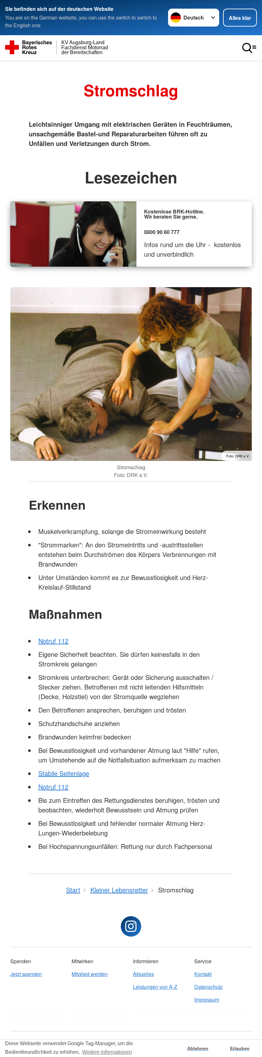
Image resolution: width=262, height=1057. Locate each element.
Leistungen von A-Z (155, 986)
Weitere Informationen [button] (107, 1052)
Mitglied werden (90, 974)
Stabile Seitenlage (63, 773)
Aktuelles (143, 974)
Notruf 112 (53, 640)
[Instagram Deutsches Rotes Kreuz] (131, 926)
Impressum (206, 999)
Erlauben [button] (240, 1048)
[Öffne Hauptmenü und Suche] (249, 48)
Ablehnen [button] (197, 1048)
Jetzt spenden (26, 974)
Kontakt (203, 974)
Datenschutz (208, 986)
